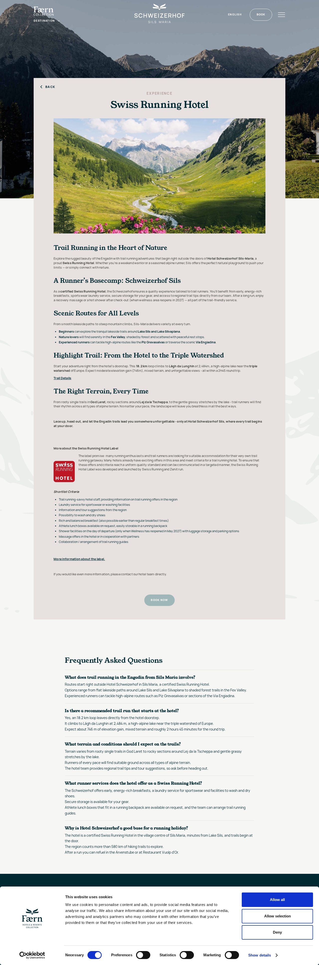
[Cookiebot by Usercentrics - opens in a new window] (32, 955)
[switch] (143, 955)
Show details (259, 955)
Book (261, 14)
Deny (277, 932)
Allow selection (277, 916)
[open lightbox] (159, 175)
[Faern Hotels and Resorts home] (44, 11)
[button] (47, 21)
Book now (159, 600)
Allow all (277, 899)
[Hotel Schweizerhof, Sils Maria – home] (159, 14)
